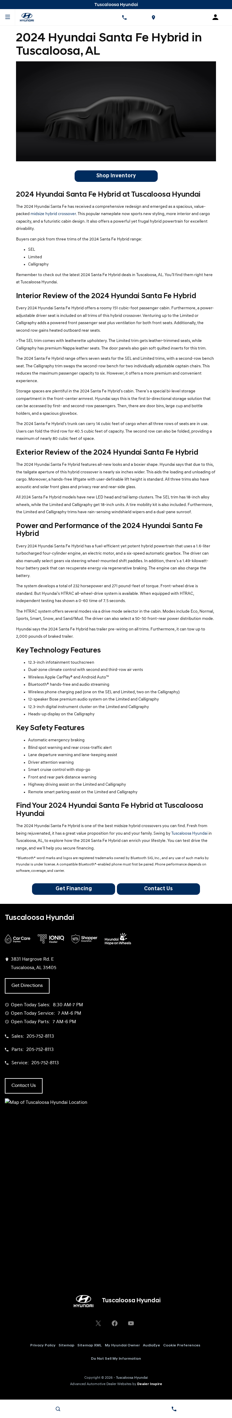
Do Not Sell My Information (116, 1359)
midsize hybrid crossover (53, 214)
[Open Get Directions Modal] (153, 17)
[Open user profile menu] (217, 17)
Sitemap (66, 1345)
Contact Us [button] (23, 1085)
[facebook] (114, 1323)
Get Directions (27, 985)
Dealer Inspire (149, 1384)
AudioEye (151, 1345)
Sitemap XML (89, 1345)
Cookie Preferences (181, 1345)
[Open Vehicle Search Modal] (58, 1409)
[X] (98, 1323)
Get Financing (74, 889)
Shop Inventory (116, 176)
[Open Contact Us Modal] (174, 1409)
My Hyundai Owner (122, 1345)
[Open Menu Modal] (7, 17)
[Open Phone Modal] (124, 17)
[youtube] (130, 1323)
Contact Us (158, 889)
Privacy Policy (43, 1345)
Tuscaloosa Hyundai (189, 833)
